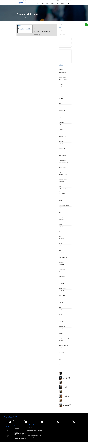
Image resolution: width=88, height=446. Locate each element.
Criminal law (60, 138)
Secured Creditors (61, 309)
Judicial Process (61, 219)
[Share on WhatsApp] (39, 34)
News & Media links (62, 269)
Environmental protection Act (63, 162)
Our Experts (52, 3)
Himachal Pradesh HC (62, 193)
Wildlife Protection (62, 361)
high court (60, 186)
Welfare (60, 357)
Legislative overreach (62, 245)
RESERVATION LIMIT (62, 297)
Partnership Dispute (62, 276)
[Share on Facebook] (34, 34)
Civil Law (16, 432)
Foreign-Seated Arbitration (63, 174)
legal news (60, 233)
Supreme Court (61, 333)
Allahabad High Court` (62, 96)
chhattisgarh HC (61, 122)
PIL (59, 281)
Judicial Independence (62, 217)
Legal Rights (61, 240)
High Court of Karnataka (62, 188)
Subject (60, 44)
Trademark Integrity (62, 342)
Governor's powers (61, 181)
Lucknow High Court (62, 252)
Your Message (61, 48)
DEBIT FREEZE (61, 141)
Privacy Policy (9, 434)
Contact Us (62, 3)
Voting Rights (61, 354)
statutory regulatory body (63, 323)
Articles (60, 103)
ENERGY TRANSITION (62, 155)
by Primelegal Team (44, 28)
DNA (59, 150)
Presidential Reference (62, 288)
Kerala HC (60, 224)
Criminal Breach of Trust (62, 136)
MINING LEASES (61, 264)
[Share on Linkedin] (37, 34)
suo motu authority (61, 328)
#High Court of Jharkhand (63, 79)
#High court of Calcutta (62, 77)
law (59, 231)
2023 (59, 93)
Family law (60, 169)
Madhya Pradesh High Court (63, 257)
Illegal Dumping (61, 198)
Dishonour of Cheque (62, 148)
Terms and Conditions (10, 437)
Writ (59, 364)
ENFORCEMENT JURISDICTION (64, 157)
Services (47, 3)
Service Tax (60, 314)
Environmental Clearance (62, 160)
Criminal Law (17, 428)
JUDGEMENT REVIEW (62, 214)
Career (8, 435)
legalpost (60, 243)
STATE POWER (61, 321)
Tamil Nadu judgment (62, 335)
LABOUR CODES (61, 226)
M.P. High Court (61, 255)
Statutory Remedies (62, 326)
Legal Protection (61, 238)
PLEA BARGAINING (62, 283)
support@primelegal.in (31, 437)
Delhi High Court (61, 143)
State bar (60, 319)
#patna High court (61, 86)
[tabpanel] (25, 29)
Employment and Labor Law (19, 434)
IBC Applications (61, 195)
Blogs (57, 3)
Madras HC (60, 259)
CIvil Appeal (60, 124)
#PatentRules (61, 84)
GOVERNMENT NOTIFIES (63, 179)
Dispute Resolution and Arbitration (20, 433)
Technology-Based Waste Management (65, 338)
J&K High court (61, 212)
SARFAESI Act (61, 302)
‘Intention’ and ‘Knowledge (63, 72)
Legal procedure (61, 236)
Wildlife (60, 359)
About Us (42, 3)
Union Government (61, 352)
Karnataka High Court (62, 221)
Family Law (17, 429)
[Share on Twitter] (36, 34)
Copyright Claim (61, 134)
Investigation (61, 207)
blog (59, 105)
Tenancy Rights (61, 340)
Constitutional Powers (62, 131)
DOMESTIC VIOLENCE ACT (63, 153)
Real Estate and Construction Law (20, 438)
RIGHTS (60, 300)
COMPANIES (61, 129)
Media (7, 436)
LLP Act (60, 250)
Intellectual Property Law (19, 437)
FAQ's (7, 430)
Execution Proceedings (62, 167)
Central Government (62, 115)
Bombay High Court (62, 110)
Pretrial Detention (61, 290)
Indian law (60, 200)
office (59, 271)
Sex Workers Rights (62, 316)
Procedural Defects (62, 295)
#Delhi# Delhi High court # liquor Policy (65, 74)
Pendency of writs (61, 278)
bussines (60, 112)
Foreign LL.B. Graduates (62, 172)
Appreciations (61, 98)
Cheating (60, 117)
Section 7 (60, 307)
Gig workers (60, 176)
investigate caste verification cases (64, 205)
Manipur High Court (62, 262)
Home (37, 3)
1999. (59, 91)
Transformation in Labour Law (63, 345)
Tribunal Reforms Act (62, 347)
